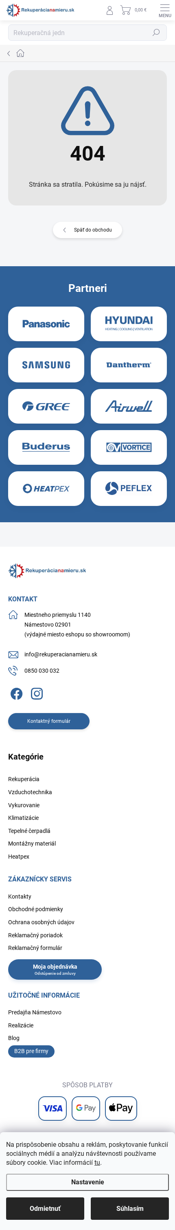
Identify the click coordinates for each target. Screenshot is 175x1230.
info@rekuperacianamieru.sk (60, 654)
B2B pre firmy (31, 1051)
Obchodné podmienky (35, 909)
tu (97, 1162)
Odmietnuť (45, 1208)
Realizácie (20, 1025)
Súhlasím (130, 1208)
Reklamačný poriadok (35, 935)
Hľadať (156, 32)
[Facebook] (15, 692)
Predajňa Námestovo (34, 1012)
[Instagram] (35, 692)
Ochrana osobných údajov (41, 922)
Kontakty (19, 896)
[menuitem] (23, 779)
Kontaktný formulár (48, 721)
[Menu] (165, 10)
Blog (14, 1038)
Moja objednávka (55, 966)
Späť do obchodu (93, 230)
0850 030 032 (41, 670)
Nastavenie (87, 1182)
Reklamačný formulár (35, 948)
